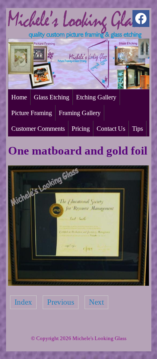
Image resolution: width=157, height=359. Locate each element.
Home (19, 97)
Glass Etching (51, 97)
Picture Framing (31, 112)
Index (23, 302)
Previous (60, 302)
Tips (137, 128)
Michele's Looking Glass (99, 338)
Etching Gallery (96, 97)
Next (96, 302)
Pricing (81, 128)
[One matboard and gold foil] (78, 283)
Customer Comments (38, 128)
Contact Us (111, 128)
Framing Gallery (80, 112)
